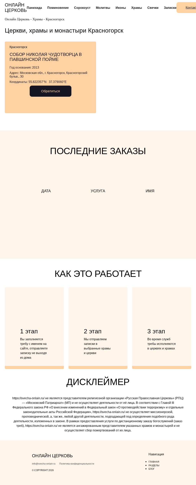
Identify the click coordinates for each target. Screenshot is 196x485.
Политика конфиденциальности (76, 464)
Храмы (136, 7)
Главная (154, 461)
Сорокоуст (82, 7)
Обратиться (50, 91)
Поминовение (58, 7)
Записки (170, 7)
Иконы (121, 7)
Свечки (152, 7)
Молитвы (103, 7)
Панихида (34, 7)
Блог (152, 469)
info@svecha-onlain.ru (44, 464)
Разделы (154, 465)
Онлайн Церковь (16, 7)
